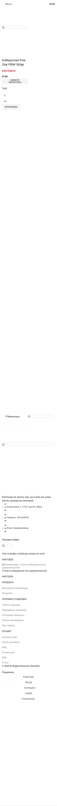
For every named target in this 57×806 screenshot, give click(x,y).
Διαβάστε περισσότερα (15, 81)
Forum (5, 662)
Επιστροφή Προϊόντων (13, 615)
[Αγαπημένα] (13, 54)
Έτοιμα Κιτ (7, 593)
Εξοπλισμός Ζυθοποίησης (15, 588)
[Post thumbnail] (7, 548)
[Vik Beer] (40, 420)
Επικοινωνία (8, 652)
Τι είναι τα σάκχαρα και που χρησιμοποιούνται (24, 571)
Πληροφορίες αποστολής (14, 610)
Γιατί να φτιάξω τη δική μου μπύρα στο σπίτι (23, 553)
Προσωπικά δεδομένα (13, 620)
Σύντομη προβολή (5, 54)
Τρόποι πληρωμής (11, 605)
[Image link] (28, 469)
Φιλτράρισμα (11, 107)
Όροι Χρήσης (8, 625)
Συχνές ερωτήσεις (11, 642)
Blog (4, 647)
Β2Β (4, 657)
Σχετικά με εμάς (9, 637)
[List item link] (28, 517)
